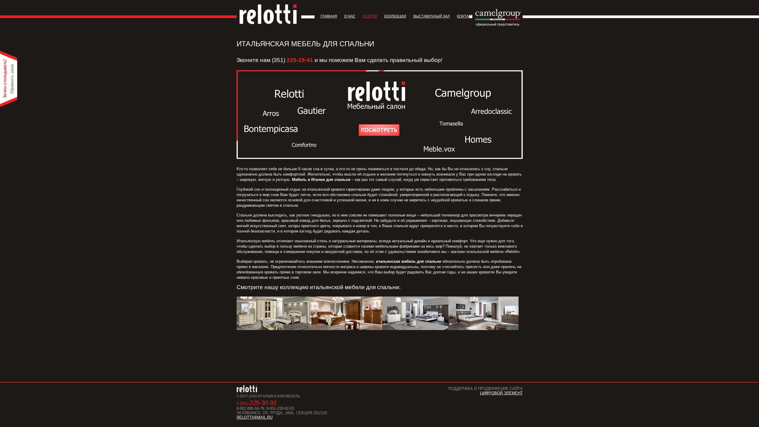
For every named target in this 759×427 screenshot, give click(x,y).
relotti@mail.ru (254, 417)
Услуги (370, 16)
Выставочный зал (431, 16)
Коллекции (395, 16)
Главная (328, 16)
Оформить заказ (12, 79)
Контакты (466, 16)
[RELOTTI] (268, 14)
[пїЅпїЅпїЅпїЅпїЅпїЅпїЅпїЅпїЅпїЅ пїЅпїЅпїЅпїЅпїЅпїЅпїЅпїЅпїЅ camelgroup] (498, 25)
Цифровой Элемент (501, 393)
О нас (349, 16)
